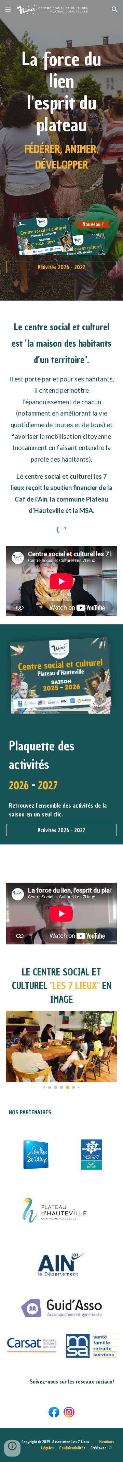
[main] (61, 101)
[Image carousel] (61, 1050)
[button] (8, 9)
